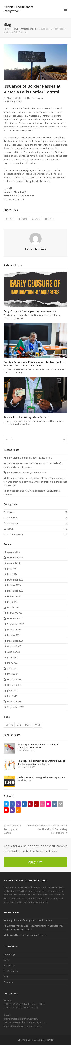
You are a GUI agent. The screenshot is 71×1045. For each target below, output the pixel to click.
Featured (12, 517)
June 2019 (12, 690)
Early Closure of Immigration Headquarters (30, 311)
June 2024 (12, 574)
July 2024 (11, 568)
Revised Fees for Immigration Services (26, 417)
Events (10, 512)
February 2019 (14, 701)
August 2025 (13, 552)
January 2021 (14, 635)
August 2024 (13, 563)
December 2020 (15, 640)
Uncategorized (14, 101)
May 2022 (12, 601)
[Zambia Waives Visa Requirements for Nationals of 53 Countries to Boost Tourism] (36, 340)
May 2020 (12, 662)
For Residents (11, 971)
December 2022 (15, 590)
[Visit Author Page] (35, 238)
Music (28, 724)
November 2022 (15, 596)
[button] (65, 9)
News (10, 528)
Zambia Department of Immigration (18, 9)
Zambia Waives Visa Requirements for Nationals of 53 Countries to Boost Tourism (35, 363)
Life (19, 724)
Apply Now (35, 862)
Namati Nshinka (35, 98)
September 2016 (15, 707)
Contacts (8, 982)
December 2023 (15, 579)
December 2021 (15, 618)
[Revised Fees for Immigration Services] (36, 394)
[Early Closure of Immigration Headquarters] (36, 289)
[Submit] (64, 439)
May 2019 (12, 696)
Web (37, 724)
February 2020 (14, 679)
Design (9, 724)
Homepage (9, 954)
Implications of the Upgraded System (13, 829)
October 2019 (14, 684)
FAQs (6, 976)
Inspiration (13, 523)
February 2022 (14, 612)
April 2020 (12, 668)
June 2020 (12, 657)
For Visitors (9, 965)
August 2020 (13, 651)
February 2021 (14, 629)
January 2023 (14, 585)
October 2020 (14, 646)
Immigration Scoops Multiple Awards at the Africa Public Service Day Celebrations (47, 829)
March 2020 (13, 673)
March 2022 (13, 607)
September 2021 (15, 623)
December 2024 (15, 557)
